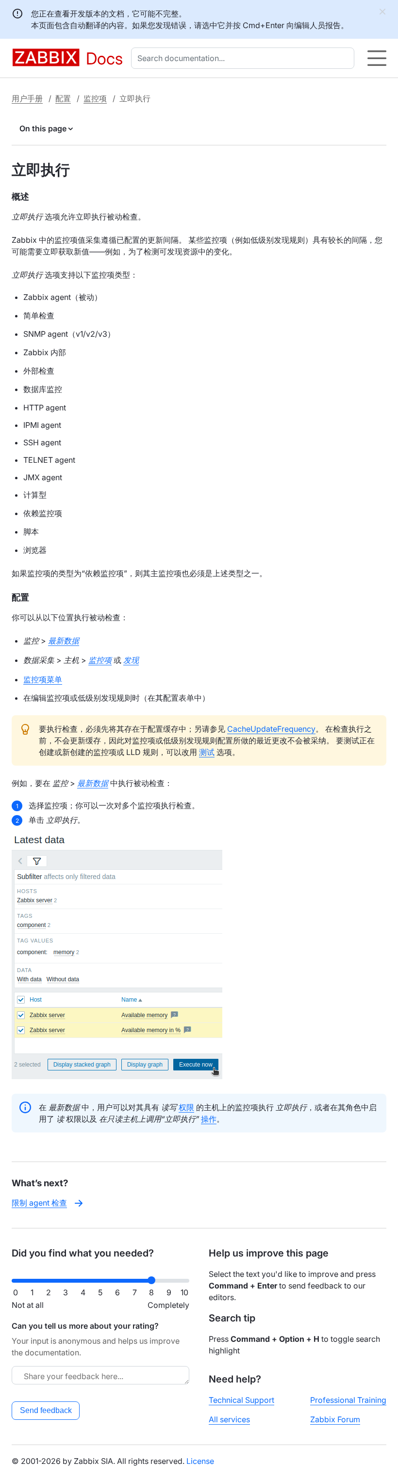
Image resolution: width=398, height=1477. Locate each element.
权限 (186, 1107)
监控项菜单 (42, 679)
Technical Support (241, 1400)
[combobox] (244, 58)
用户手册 (27, 98)
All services (229, 1419)
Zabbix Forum (335, 1419)
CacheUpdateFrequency (271, 729)
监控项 (95, 98)
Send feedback (46, 1410)
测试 (207, 752)
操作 (208, 1119)
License (200, 1461)
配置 (63, 98)
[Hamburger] (376, 58)
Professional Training (348, 1400)
